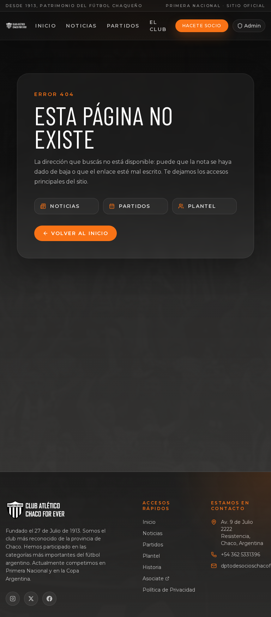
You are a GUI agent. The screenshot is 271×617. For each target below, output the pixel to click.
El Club (158, 25)
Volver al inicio (79, 233)
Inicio (45, 26)
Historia (152, 567)
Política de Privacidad (169, 590)
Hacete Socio (201, 25)
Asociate (153, 578)
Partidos (123, 26)
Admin (252, 26)
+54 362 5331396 (240, 554)
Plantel (202, 206)
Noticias (81, 26)
